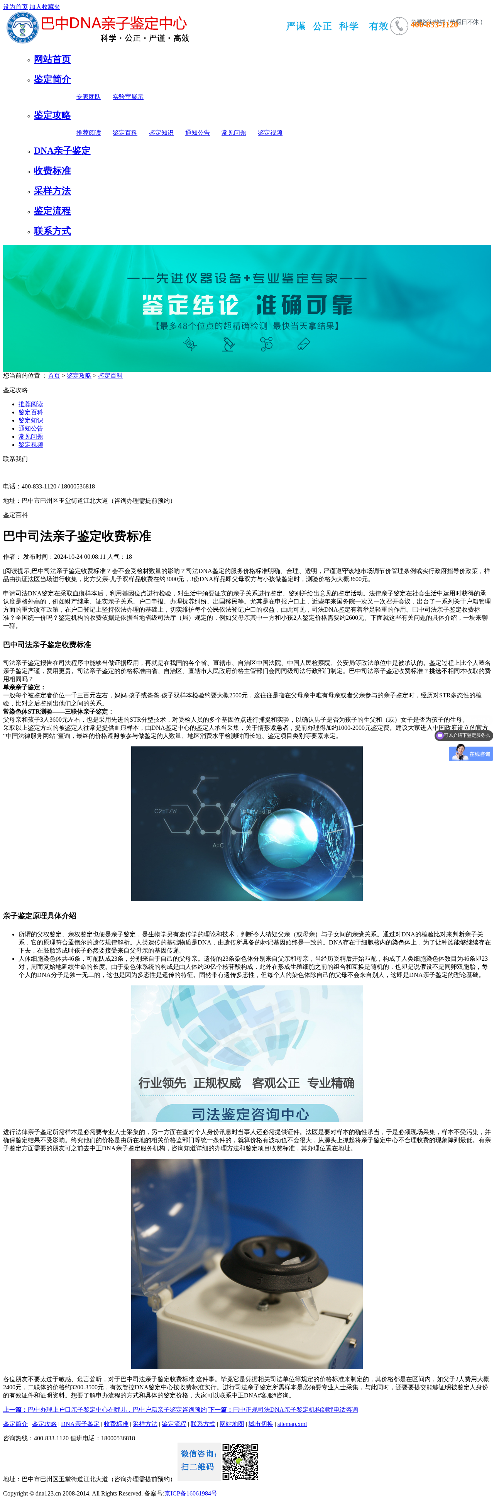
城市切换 (261, 1424)
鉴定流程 (52, 211)
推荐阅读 (88, 132)
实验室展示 (128, 96)
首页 (54, 375)
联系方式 (52, 231)
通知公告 (197, 132)
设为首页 (15, 6)
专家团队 (88, 96)
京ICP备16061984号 (190, 1493)
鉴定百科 (125, 132)
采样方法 (52, 191)
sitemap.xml (292, 1424)
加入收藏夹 (44, 6)
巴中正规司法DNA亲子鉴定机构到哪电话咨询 (283, 1409)
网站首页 (52, 59)
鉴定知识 (161, 132)
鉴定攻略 (52, 115)
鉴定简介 (52, 79)
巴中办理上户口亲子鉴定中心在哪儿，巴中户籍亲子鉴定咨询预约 (105, 1409)
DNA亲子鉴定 (62, 151)
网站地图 (232, 1424)
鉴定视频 (270, 132)
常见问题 (234, 132)
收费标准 (52, 171)
